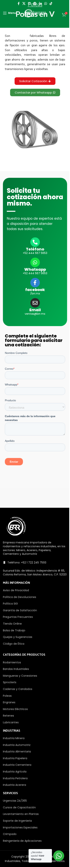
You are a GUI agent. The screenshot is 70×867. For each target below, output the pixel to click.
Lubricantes (11, 722)
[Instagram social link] (29, 4)
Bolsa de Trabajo (14, 630)
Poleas (7, 696)
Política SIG (10, 604)
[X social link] (24, 4)
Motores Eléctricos (15, 709)
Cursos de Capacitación (19, 807)
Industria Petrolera (15, 778)
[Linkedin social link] (40, 4)
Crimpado (10, 834)
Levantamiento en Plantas (21, 814)
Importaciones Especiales (20, 827)
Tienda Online (12, 624)
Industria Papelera (15, 758)
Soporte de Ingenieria (17, 821)
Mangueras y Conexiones (20, 676)
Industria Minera (13, 738)
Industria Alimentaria (17, 751)
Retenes (8, 716)
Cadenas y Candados (17, 689)
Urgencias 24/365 (15, 801)
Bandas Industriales (16, 669)
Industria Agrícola (14, 771)
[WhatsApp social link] (45, 4)
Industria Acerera (14, 785)
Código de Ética (13, 644)
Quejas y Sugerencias (17, 637)
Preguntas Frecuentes (18, 617)
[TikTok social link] (51, 4)
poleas (20, 36)
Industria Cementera (17, 765)
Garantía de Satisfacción (20, 610)
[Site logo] (35, 13)
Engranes (9, 702)
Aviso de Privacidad (16, 590)
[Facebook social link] (18, 4)
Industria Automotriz (17, 745)
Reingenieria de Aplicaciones (22, 841)
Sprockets (9, 682)
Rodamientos (12, 662)
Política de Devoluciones (19, 597)
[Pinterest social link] (35, 4)
